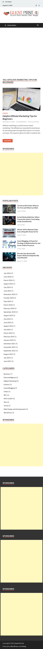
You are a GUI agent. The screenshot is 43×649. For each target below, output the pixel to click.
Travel (6, 406)
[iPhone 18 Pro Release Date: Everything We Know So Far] (9, 230)
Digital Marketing (10, 381)
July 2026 (7, 273)
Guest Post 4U (19, 643)
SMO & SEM (8, 399)
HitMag (23, 646)
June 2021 (7, 361)
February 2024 (9, 308)
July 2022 (7, 329)
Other (6, 391)
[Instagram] (39, 5)
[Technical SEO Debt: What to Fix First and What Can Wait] (9, 206)
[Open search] (37, 25)
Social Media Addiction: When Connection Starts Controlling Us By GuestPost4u (28, 219)
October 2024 (9, 298)
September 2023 (10, 312)
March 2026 (8, 280)
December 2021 (9, 344)
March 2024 (8, 305)
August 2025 (8, 284)
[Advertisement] (21, 53)
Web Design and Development (15, 409)
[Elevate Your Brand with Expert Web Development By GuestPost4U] (9, 254)
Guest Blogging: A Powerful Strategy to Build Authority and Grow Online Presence (28, 243)
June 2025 (7, 291)
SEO (5, 395)
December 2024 (9, 294)
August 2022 (8, 326)
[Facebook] (36, 5)
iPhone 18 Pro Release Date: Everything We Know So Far (27, 230)
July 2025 (7, 287)
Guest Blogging (9, 388)
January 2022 (8, 340)
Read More (7, 140)
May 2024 (7, 301)
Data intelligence (10, 377)
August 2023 (8, 315)
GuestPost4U (22, 122)
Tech (5, 402)
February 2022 (9, 336)
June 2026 (7, 277)
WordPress (8, 413)
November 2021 (9, 347)
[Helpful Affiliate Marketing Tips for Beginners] (21, 99)
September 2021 (10, 351)
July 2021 (7, 358)
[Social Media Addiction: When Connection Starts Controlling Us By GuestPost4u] (9, 217)
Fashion (6, 384)
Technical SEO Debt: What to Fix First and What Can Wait (28, 207)
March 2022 (8, 333)
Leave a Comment (33, 122)
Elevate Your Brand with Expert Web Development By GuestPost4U (28, 255)
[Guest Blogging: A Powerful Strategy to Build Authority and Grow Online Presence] (9, 241)
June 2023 (7, 322)
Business (5, 113)
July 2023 (7, 319)
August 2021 (8, 354)
